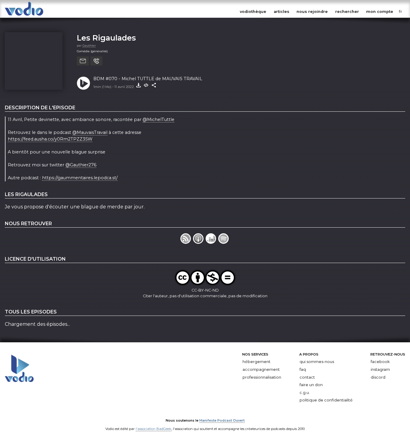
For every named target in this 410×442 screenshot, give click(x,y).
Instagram (380, 369)
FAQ (303, 369)
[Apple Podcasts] (199, 242)
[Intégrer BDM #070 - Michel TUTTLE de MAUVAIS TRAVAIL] (146, 85)
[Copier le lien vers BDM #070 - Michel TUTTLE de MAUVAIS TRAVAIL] (154, 85)
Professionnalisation (262, 377)
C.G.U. (305, 392)
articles (281, 11)
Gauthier (89, 45)
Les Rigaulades (106, 37)
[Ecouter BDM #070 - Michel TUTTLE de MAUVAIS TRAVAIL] (83, 83)
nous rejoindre (312, 11)
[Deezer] (212, 242)
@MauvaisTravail (89, 132)
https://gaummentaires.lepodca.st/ (80, 177)
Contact (307, 377)
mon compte (379, 11)
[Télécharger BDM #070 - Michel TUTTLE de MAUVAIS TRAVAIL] (138, 85)
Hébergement (256, 361)
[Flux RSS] (186, 242)
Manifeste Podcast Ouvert (222, 420)
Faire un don (311, 385)
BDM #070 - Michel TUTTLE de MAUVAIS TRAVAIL (147, 78)
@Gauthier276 (80, 165)
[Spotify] (224, 242)
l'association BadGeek (153, 429)
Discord (378, 377)
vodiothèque (253, 11)
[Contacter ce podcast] (83, 60)
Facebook (380, 361)
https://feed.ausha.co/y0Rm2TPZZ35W (50, 139)
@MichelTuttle (158, 119)
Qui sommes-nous (317, 361)
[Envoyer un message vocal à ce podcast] (96, 60)
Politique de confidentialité (326, 400)
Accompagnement (261, 369)
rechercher (347, 11)
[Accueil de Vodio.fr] (24, 16)
